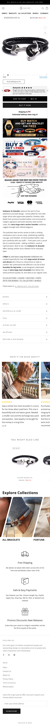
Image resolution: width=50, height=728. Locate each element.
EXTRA (6, 297)
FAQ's (5, 667)
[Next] (46, 74)
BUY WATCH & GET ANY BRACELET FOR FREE (25, 2)
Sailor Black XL (25, 477)
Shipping (7, 332)
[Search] (43, 8)
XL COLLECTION (26, 281)
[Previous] (3, 74)
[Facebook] (3, 654)
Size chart (43, 77)
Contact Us (7, 671)
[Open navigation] (3, 8)
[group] (17, 519)
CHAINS (21, 278)
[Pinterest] (14, 654)
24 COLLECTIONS (9, 278)
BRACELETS (13, 13)
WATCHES (30, 278)
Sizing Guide (9, 325)
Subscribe (11, 711)
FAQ (5, 318)
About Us (6, 675)
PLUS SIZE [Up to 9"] (14, 82)
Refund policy (8, 687)
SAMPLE (4, 13)
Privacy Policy (8, 679)
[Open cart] (47, 8)
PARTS (38, 278)
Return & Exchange (13, 339)
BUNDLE (35, 13)
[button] (2, 90)
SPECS (6, 304)
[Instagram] (9, 654)
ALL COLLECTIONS (24, 13)
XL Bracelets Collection (27, 286)
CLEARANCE (44, 13)
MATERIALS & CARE (12, 311)
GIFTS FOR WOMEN (10, 281)
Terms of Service (9, 683)
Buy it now (25, 105)
